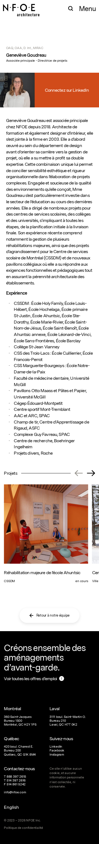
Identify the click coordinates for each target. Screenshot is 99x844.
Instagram (57, 754)
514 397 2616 (16, 780)
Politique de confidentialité (23, 828)
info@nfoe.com (15, 792)
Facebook (57, 750)
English (11, 807)
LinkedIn (56, 746)
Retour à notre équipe (53, 615)
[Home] (21, 7)
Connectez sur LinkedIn (67, 90)
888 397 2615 (16, 776)
